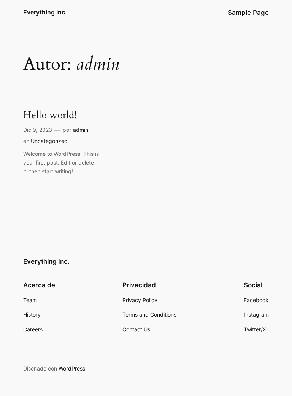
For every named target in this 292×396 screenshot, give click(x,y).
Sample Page (248, 12)
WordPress (72, 368)
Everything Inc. (45, 12)
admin (80, 130)
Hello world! (49, 115)
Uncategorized (49, 141)
